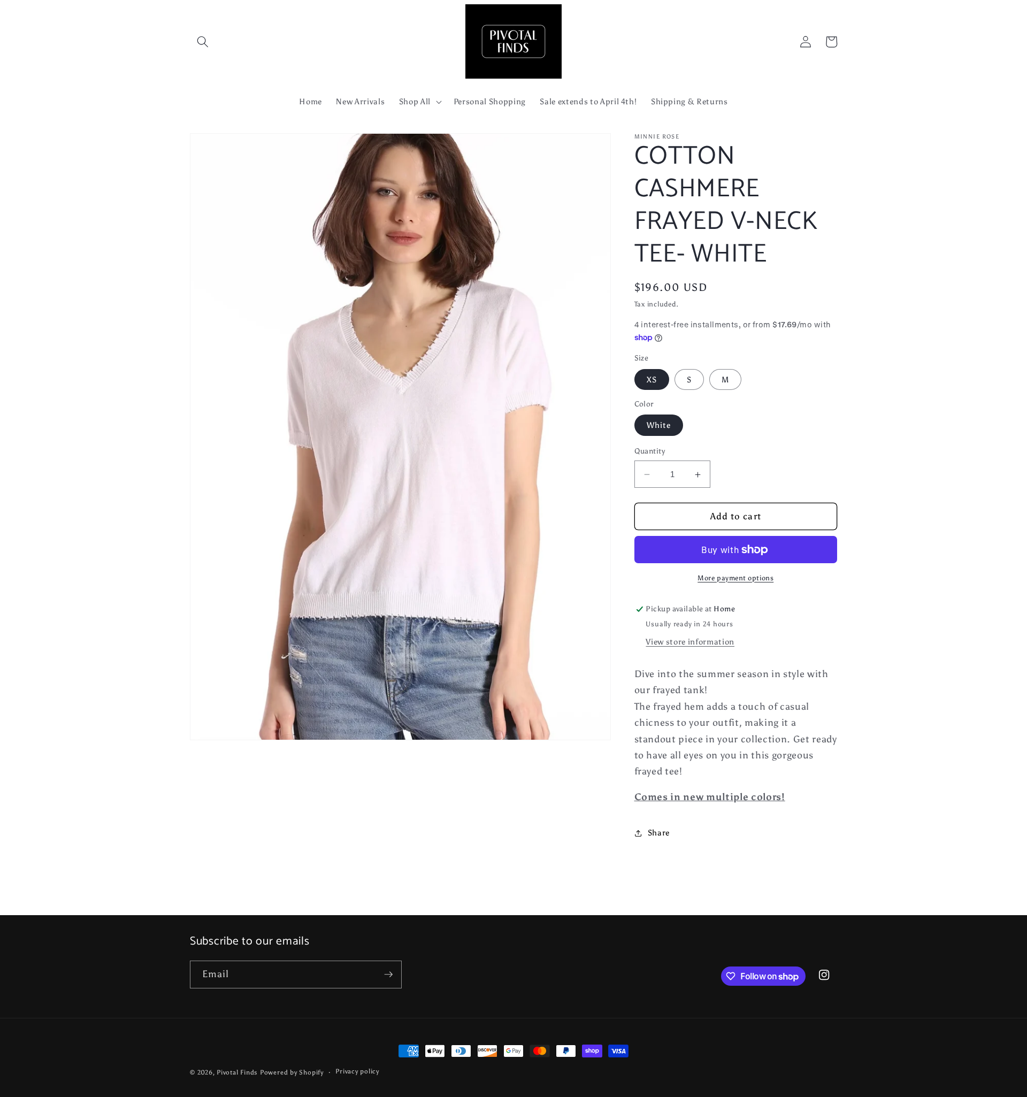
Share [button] (659, 833)
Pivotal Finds (238, 1072)
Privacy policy (357, 1071)
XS (652, 379)
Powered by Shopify (292, 1072)
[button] (203, 42)
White (659, 425)
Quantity (649, 451)
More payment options (735, 577)
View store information (690, 641)
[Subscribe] (388, 974)
